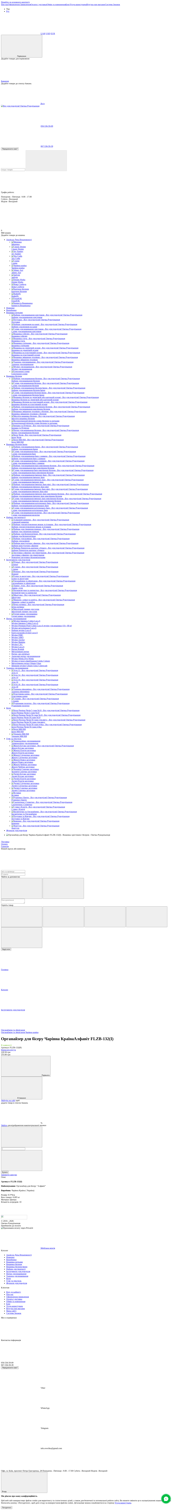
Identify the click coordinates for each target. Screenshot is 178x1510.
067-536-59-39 (47, 146)
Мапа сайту (11, 1311)
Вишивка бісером (14, 376)
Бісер (8, 708)
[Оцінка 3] (105, 916)
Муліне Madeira (18, 642)
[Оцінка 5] (21, 937)
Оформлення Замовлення (19, 4)
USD (48, 33)
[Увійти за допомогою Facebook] (21, 888)
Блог (68, 4)
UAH (43, 33)
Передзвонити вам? (10, 149)
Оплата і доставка (39, 4)
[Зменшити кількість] (21, 1137)
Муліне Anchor (18, 640)
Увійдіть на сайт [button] (8, 1100)
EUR (53, 33)
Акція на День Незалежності (19, 240)
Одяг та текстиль (13, 739)
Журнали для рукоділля (16, 830)
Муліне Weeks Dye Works (22, 659)
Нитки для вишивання (16, 618)
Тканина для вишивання (17, 668)
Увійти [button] (4, 1125)
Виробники (11, 310)
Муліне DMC (17, 635)
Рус (7, 11)
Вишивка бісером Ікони (16, 444)
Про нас (4, 4)
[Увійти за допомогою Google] (63, 888)
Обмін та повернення (56, 4)
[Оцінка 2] (63, 916)
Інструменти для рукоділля (18, 560)
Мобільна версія (47, 1248)
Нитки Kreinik (17, 649)
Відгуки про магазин (95, 4)
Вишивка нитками (14, 312)
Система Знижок (112, 4)
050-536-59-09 (47, 126)
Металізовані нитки (20, 651)
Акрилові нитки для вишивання (25, 656)
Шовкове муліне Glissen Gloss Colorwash (29, 666)
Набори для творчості (16, 517)
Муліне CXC (17, 644)
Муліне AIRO (17, 637)
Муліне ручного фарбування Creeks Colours (30, 661)
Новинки (10, 308)
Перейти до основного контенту (15, 2)
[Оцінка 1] (21, 916)
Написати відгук (8, 1050)
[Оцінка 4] (146, 916)
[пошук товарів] (46, 160)
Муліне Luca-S (17, 647)
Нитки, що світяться (20, 654)
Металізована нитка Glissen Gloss (26, 663)
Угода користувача (78, 4)
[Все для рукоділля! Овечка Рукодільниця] (14, 1218)
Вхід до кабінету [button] (13, 1292)
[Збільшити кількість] (21, 1160)
